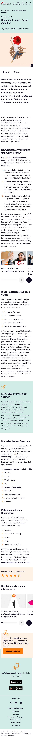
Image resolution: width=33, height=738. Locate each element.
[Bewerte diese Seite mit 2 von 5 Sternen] (7, 575)
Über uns (16, 711)
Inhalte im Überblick (15, 708)
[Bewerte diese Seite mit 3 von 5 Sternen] (11, 575)
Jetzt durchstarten (13, 651)
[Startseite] (2, 10)
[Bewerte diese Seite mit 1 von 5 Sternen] (3, 575)
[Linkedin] (21, 703)
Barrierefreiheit (15, 720)
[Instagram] (11, 703)
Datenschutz (15, 722)
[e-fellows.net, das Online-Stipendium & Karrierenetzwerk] (6, 3)
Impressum (16, 725)
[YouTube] (16, 703)
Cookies (16, 714)
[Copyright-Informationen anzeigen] (32, 65)
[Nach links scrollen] (21, 280)
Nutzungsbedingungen (16, 717)
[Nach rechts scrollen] (29, 280)
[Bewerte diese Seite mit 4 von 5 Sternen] (15, 575)
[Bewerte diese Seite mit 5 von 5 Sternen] (19, 575)
